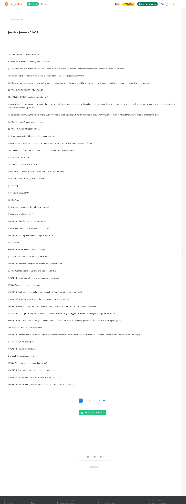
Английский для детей (106, 503)
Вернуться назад (16, 19)
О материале (94, 467)
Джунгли (34, 503)
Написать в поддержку (156, 503)
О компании (8, 503)
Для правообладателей (66, 503)
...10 (98, 400)
